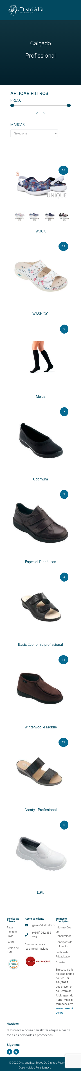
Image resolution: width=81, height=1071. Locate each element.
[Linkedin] (16, 1051)
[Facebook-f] (9, 1051)
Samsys (46, 1067)
